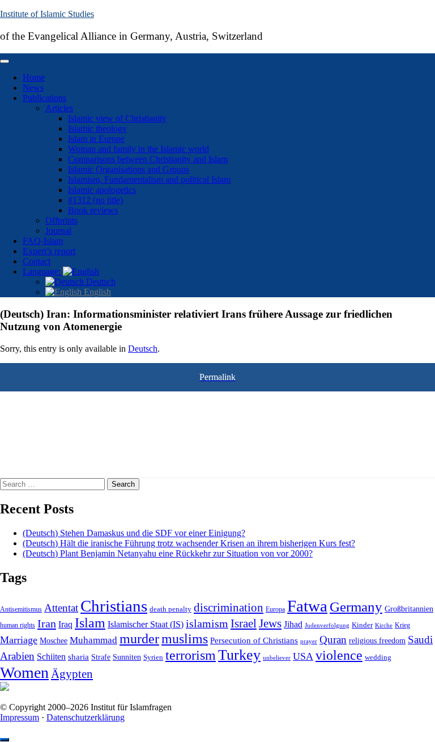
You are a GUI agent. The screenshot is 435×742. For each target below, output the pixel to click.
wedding (378, 657)
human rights (17, 625)
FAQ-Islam (43, 241)
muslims (184, 638)
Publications (44, 98)
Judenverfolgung (327, 625)
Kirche (384, 625)
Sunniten (127, 656)
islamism (207, 623)
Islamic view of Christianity (117, 118)
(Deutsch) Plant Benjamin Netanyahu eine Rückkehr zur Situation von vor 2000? (168, 553)
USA (303, 656)
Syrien (153, 657)
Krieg (402, 625)
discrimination (228, 607)
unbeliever (277, 657)
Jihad (293, 624)
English (96, 292)
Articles (59, 108)
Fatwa (307, 606)
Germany (356, 606)
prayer (308, 641)
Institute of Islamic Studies (47, 14)
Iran (46, 623)
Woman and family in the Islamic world (138, 149)
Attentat (61, 608)
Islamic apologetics (102, 190)
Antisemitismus (21, 609)
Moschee (53, 640)
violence (338, 655)
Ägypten (72, 673)
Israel (244, 623)
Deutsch (100, 281)
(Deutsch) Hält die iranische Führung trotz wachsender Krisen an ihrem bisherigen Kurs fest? (189, 543)
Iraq (65, 624)
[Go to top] (4, 739)
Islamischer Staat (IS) (146, 624)
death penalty (170, 609)
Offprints (61, 220)
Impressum (19, 717)
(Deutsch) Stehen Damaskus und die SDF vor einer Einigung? (134, 533)
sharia (78, 656)
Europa (275, 609)
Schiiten (51, 657)
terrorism (190, 655)
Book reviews (93, 210)
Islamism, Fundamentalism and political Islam (149, 179)
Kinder (362, 625)
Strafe (100, 657)
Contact (36, 261)
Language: (43, 271)
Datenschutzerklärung (85, 717)
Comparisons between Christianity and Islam (148, 159)
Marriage (18, 640)
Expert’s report (49, 251)
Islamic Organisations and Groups (128, 169)
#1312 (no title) (95, 200)
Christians (113, 606)
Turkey (239, 655)
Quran (333, 640)
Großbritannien (409, 609)
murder (139, 638)
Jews (270, 623)
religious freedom (377, 640)
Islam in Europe (96, 139)
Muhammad (93, 640)
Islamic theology (97, 128)
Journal (58, 230)
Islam (90, 622)
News (33, 87)
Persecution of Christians (254, 640)
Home (34, 77)
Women (24, 672)
